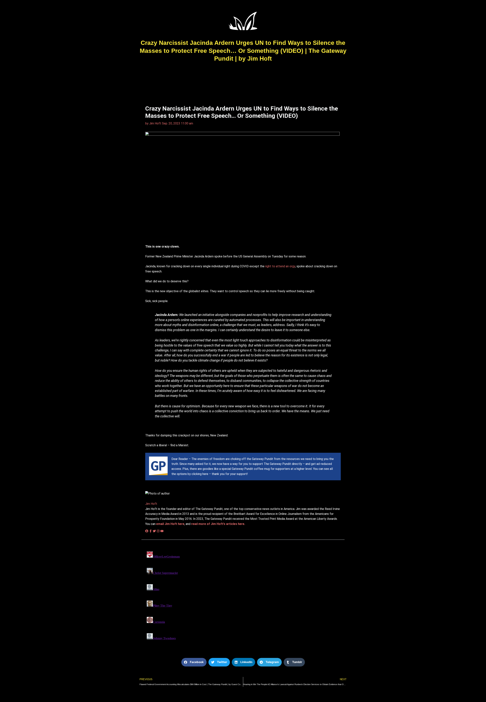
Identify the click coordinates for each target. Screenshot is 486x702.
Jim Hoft (151, 504)
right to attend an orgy (280, 266)
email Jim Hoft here (170, 524)
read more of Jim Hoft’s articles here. (218, 524)
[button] (194, 662)
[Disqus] (243, 597)
